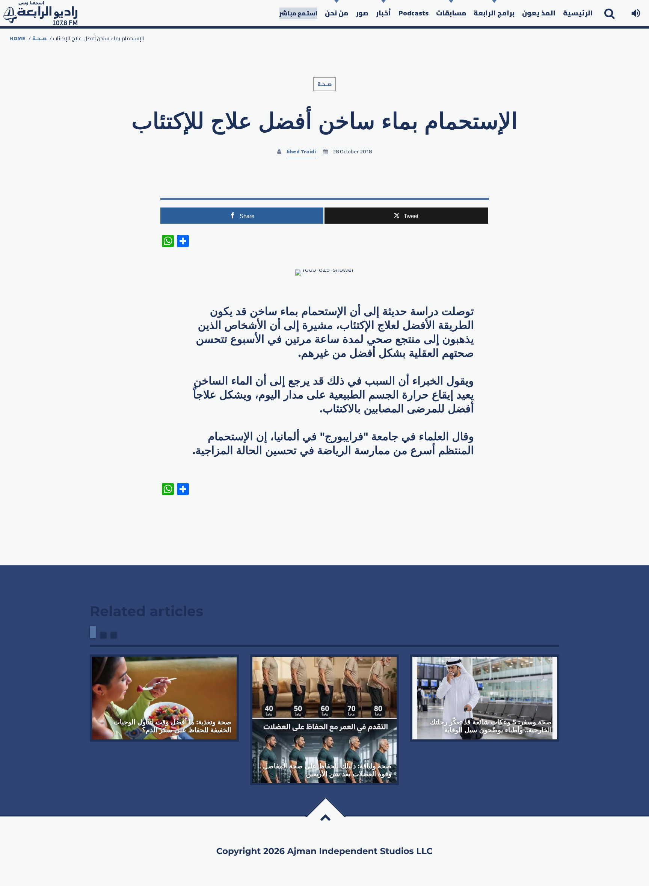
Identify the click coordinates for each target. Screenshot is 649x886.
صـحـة (39, 38)
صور (362, 13)
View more (164, 697)
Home (17, 38)
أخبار (383, 13)
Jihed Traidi (301, 151)
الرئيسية (578, 13)
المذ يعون (538, 13)
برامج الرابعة (494, 13)
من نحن (336, 13)
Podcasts (413, 13)
